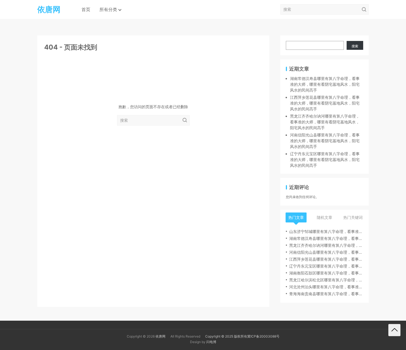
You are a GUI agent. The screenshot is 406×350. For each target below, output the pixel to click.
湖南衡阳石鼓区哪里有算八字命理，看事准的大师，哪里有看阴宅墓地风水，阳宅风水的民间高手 (326, 273)
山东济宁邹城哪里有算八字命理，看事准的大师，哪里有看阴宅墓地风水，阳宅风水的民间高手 (326, 231)
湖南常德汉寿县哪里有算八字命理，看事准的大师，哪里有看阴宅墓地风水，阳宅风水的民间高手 (325, 84)
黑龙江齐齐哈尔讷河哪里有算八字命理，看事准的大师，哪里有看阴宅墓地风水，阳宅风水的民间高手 (325, 122)
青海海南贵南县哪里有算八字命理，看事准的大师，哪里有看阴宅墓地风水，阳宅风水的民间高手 (326, 293)
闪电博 (211, 342)
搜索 (355, 46)
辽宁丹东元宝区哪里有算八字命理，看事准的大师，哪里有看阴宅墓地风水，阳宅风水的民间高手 (325, 159)
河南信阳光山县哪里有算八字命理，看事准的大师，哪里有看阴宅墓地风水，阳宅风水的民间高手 (325, 141)
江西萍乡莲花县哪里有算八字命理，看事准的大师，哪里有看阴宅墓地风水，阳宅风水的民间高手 (325, 103)
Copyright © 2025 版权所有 (226, 336)
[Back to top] (394, 330)
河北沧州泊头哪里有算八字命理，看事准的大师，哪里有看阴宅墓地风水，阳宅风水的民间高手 (326, 286)
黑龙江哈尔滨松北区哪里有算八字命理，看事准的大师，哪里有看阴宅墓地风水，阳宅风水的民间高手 (326, 280)
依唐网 (160, 336)
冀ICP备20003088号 (263, 336)
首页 (85, 9)
